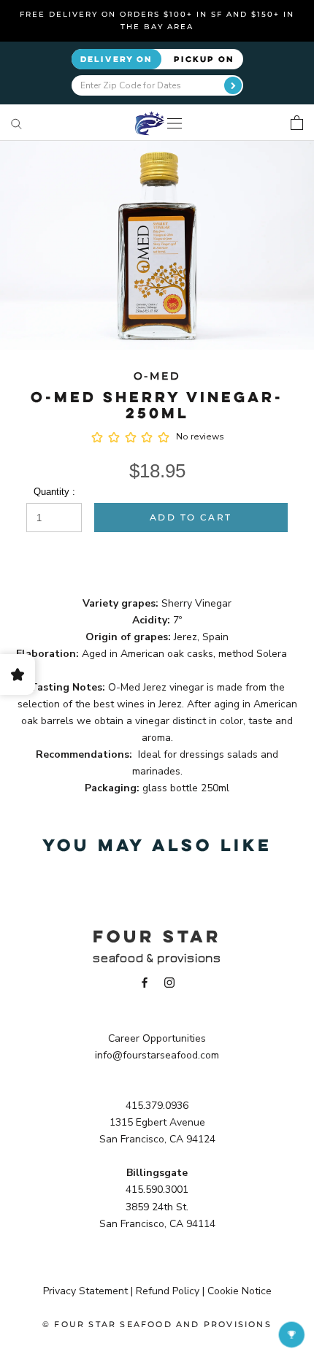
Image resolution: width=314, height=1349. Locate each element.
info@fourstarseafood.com (157, 1055)
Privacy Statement (85, 1291)
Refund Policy (167, 1291)
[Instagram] (169, 981)
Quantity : (54, 491)
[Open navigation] (174, 123)
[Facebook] (144, 981)
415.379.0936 (157, 1105)
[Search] (16, 123)
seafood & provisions (157, 958)
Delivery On (116, 58)
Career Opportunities (157, 1038)
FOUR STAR (157, 936)
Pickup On (204, 58)
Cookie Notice (239, 1291)
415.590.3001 (157, 1189)
